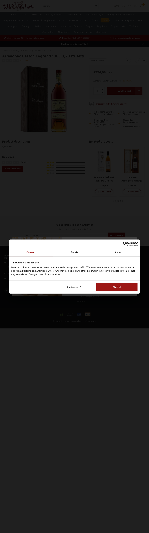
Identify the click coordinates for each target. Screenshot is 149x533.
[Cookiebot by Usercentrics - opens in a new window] (125, 244)
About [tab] (118, 252)
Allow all (116, 287)
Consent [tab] (30, 252)
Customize (72, 287)
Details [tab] (74, 252)
